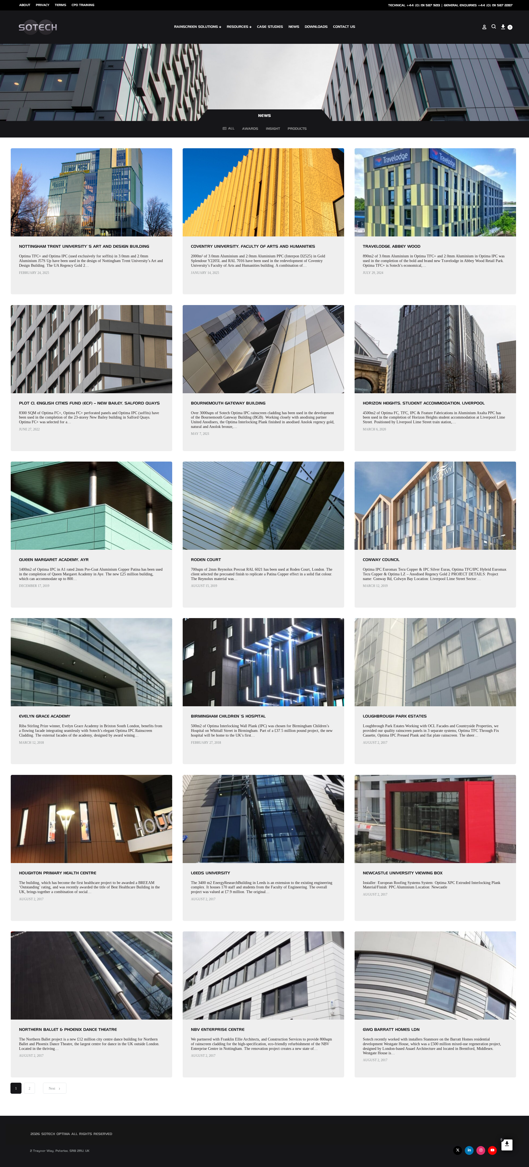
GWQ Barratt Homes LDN (391, 1030)
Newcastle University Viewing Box (402, 873)
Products (297, 130)
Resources (237, 27)
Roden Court (206, 560)
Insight (273, 130)
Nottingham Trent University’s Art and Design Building (84, 247)
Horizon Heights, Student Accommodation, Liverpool (424, 403)
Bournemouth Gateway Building (228, 403)
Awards (250, 130)
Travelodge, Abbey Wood (391, 247)
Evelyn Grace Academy (44, 716)
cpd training (83, 5)
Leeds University (210, 873)
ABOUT (24, 5)
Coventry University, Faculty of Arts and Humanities (253, 247)
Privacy (42, 5)
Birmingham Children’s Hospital (228, 716)
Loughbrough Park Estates (395, 716)
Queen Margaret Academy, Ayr (54, 560)
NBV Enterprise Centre (217, 1030)
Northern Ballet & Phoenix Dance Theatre (68, 1030)
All (231, 128)
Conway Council (381, 560)
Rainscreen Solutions (196, 27)
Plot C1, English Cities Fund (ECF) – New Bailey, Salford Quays (89, 403)
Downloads (316, 27)
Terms (60, 5)
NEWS (293, 27)
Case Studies (270, 27)
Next (52, 1088)
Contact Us (344, 27)
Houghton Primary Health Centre (57, 873)
